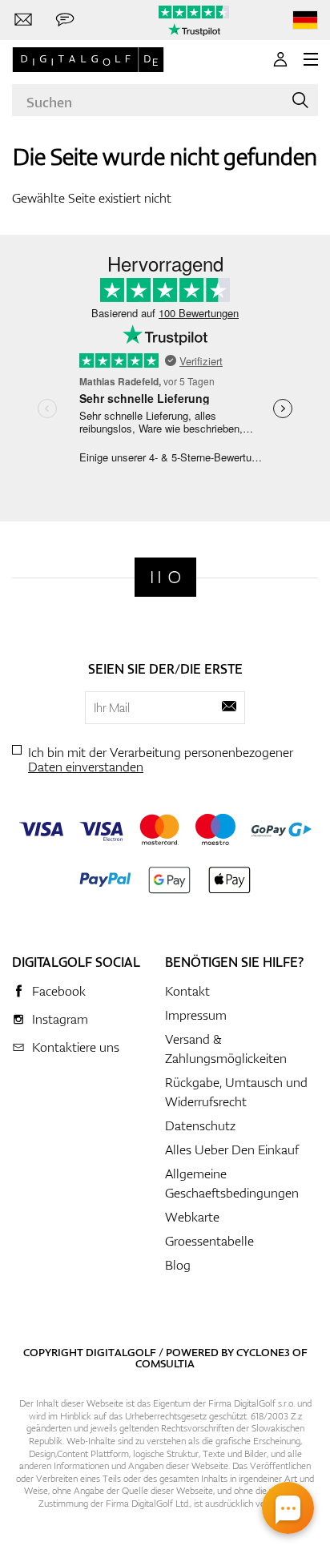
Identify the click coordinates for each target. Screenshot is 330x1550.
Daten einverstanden (85, 766)
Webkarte (192, 1217)
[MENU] (310, 59)
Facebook (59, 991)
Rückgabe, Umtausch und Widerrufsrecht (236, 1091)
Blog (178, 1265)
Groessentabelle (209, 1241)
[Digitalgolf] (165, 577)
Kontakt (187, 991)
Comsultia (165, 1363)
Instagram (60, 1019)
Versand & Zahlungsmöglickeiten (226, 1048)
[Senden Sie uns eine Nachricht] (65, 20)
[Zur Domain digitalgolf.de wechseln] (305, 20)
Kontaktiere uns (75, 1047)
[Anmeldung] (280, 59)
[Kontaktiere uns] (23, 20)
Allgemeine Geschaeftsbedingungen (232, 1183)
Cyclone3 (263, 1352)
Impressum (196, 1015)
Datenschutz (200, 1125)
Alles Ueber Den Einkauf (232, 1149)
